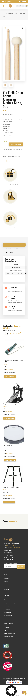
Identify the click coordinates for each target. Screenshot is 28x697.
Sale (5, 586)
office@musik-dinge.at (9, 2)
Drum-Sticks (7, 578)
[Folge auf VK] (23, 1)
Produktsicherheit (12, 248)
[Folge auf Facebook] (19, 1)
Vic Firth (16, 13)
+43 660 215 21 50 (11, 545)
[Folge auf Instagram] (21, 1)
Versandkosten (13, 112)
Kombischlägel (7, 152)
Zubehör (6, 584)
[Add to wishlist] (5, 28)
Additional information (13, 245)
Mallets (6, 581)
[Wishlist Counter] (23, 6)
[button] (23, 28)
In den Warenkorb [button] (10, 376)
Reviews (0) (9, 252)
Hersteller (10, 13)
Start (4, 13)
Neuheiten (6, 589)
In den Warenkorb (16, 144)
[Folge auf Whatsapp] (25, 1)
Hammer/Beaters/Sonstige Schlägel (13, 151)
